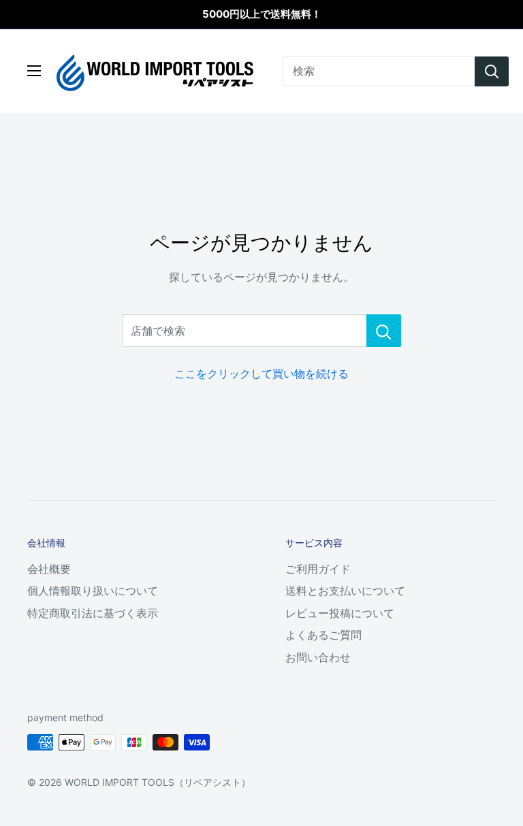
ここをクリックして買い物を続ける (261, 373)
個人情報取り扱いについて (92, 590)
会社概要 (49, 569)
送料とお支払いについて (345, 590)
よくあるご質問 (323, 635)
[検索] (492, 71)
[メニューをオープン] (34, 70)
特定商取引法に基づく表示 (92, 613)
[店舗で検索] (383, 330)
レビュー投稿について (339, 613)
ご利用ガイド (318, 569)
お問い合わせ (318, 657)
